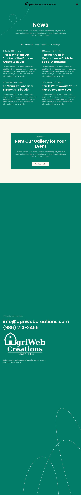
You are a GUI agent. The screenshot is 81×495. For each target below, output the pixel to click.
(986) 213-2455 (21, 327)
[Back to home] (40, 4)
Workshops (55, 45)
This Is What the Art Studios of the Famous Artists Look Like (18, 58)
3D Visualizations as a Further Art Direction (18, 87)
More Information (40, 164)
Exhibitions (45, 45)
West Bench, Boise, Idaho (14, 316)
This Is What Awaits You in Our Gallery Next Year (59, 87)
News (37, 45)
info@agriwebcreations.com (36, 321)
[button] (77, 4)
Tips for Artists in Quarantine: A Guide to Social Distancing (57, 58)
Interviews (29, 45)
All (22, 45)
